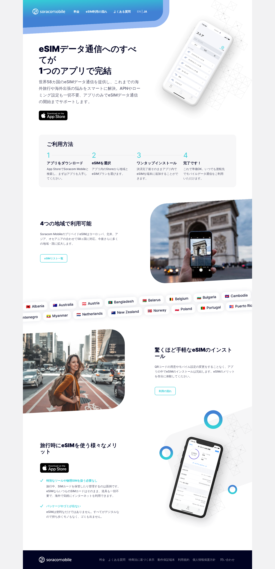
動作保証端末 (166, 559)
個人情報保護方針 (204, 559)
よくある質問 (116, 559)
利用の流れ (165, 391)
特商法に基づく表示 (141, 559)
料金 (102, 559)
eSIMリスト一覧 (53, 258)
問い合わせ (227, 559)
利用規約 (183, 559)
